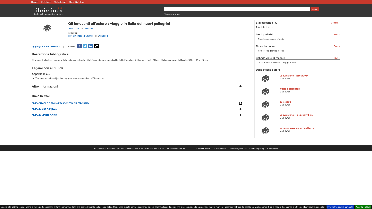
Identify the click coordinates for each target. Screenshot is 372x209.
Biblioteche (46, 1)
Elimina (336, 34)
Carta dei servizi (272, 148)
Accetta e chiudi (363, 206)
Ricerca (34, 1)
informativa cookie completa (340, 206)
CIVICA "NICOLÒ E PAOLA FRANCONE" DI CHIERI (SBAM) (60, 103)
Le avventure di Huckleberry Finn (296, 114)
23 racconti (285, 101)
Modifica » (335, 22)
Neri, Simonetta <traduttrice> (81, 35)
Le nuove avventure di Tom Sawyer (297, 127)
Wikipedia (88, 28)
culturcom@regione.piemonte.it (239, 148)
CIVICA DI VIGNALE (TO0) (44, 115)
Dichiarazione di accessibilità (105, 148)
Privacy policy (258, 148)
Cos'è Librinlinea (77, 1)
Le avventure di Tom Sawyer (294, 75)
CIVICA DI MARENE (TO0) (44, 109)
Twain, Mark (74, 28)
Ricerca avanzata (172, 13)
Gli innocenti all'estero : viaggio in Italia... (279, 62)
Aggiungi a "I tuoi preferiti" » (46, 46)
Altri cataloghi (60, 1)
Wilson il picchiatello (290, 88)
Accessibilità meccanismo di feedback (133, 148)
